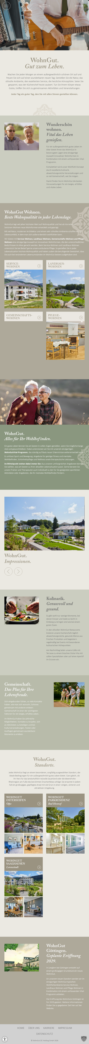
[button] (8, 571)
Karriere (48, 1028)
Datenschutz (44, 1034)
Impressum (65, 1028)
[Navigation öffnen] (6, 6)
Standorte (80, 6)
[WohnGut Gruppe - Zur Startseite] (44, 5)
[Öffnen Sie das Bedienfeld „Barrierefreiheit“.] (5, 1039)
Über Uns (34, 1028)
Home (20, 1028)
